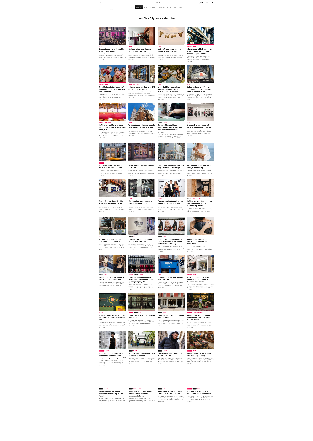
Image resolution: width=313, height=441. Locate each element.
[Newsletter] (206, 3)
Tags (105, 9)
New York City (111, 9)
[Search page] (209, 3)
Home (100, 9)
